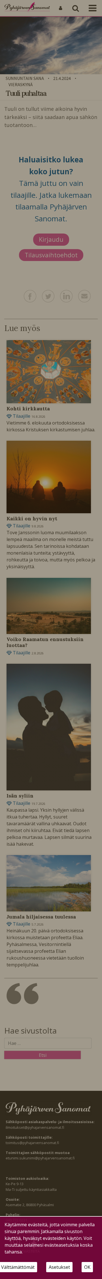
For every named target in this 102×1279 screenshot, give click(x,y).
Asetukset (59, 1267)
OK (87, 1267)
